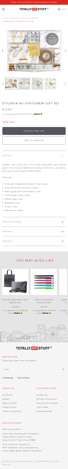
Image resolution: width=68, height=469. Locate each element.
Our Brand (7, 395)
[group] (11, 84)
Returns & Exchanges (47, 403)
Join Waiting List (33, 131)
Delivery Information (46, 399)
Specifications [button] (11, 222)
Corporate (14, 18)
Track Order (42, 407)
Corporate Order (44, 411)
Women (35, 18)
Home (5, 18)
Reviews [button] (7, 231)
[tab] (34, 155)
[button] (3, 84)
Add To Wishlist (34, 140)
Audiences (25, 18)
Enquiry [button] (7, 241)
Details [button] (7, 155)
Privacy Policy (9, 407)
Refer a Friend (9, 403)
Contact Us (41, 395)
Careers (6, 399)
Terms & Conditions (12, 411)
